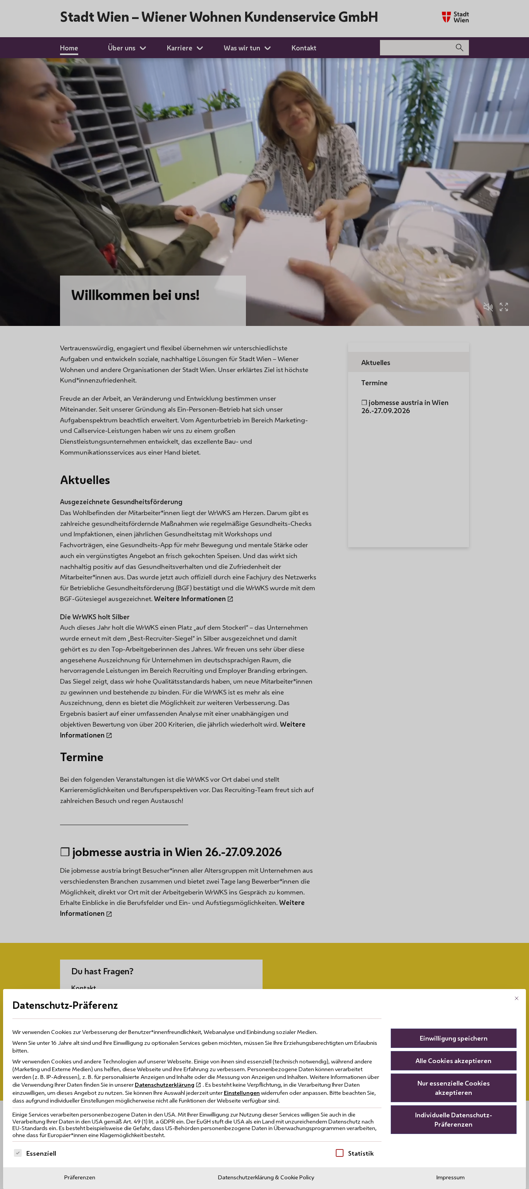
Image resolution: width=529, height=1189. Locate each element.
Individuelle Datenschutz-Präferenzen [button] (453, 1119)
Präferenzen (79, 1177)
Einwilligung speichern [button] (454, 1038)
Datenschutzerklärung (164, 1084)
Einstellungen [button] (242, 1092)
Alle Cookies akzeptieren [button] (453, 1060)
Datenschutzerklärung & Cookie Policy (266, 1177)
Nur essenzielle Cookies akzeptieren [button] (453, 1088)
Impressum (450, 1177)
